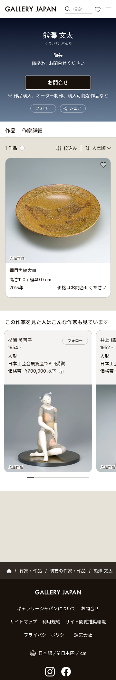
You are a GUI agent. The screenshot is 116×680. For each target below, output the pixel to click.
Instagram (50, 671)
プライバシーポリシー (46, 635)
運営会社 (83, 635)
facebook (66, 671)
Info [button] (22, 148)
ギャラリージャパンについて (46, 608)
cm (83, 653)
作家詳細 (32, 131)
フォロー (43, 108)
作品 (10, 131)
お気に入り (98, 10)
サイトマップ (23, 621)
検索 (77, 9)
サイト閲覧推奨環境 (85, 621)
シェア (75, 108)
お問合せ (58, 82)
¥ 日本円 (65, 653)
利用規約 (51, 621)
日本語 (45, 653)
